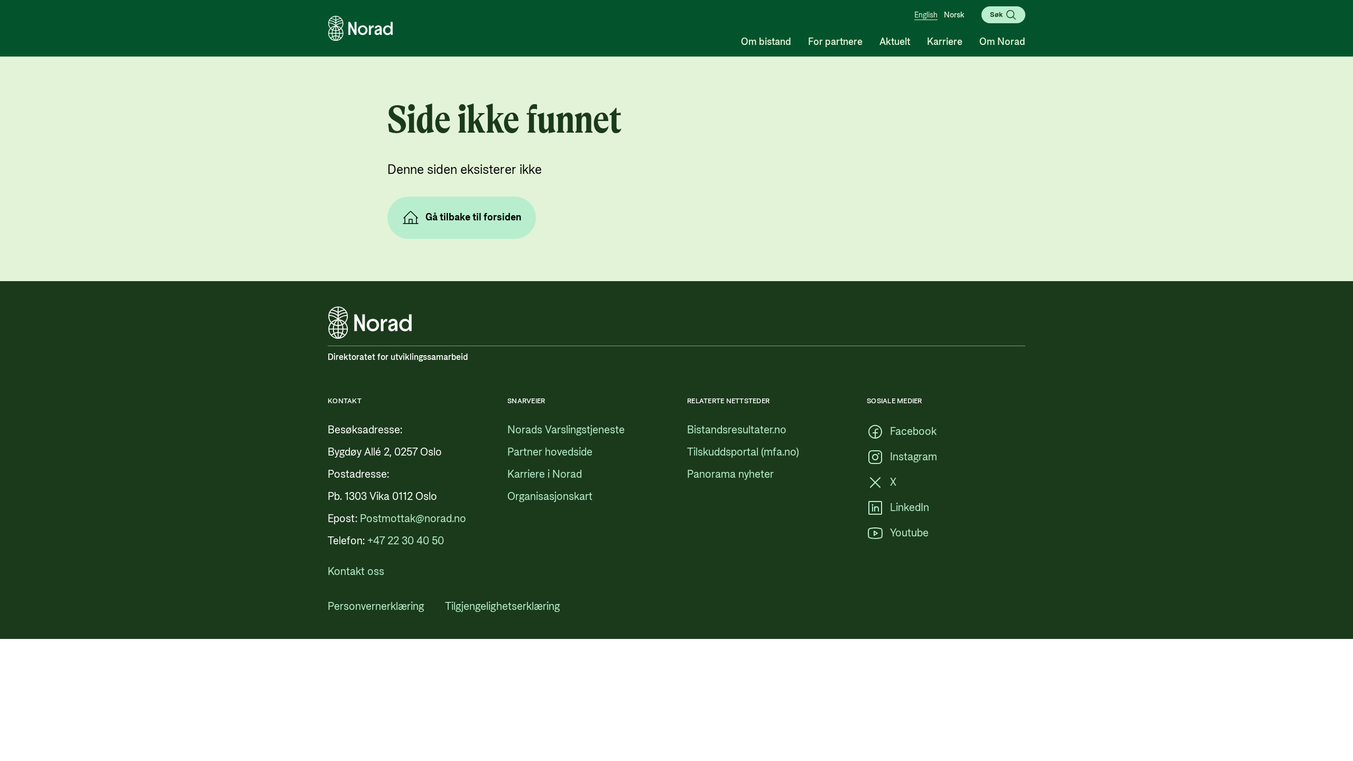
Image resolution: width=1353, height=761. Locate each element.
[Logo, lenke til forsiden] (360, 28)
